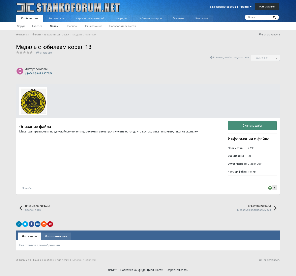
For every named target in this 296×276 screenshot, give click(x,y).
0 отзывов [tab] (29, 236)
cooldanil (42, 69)
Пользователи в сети (122, 26)
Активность (57, 18)
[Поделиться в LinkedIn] (19, 224)
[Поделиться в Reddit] (44, 224)
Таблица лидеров (150, 18)
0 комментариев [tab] (56, 236)
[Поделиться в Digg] (37, 224)
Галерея (37, 26)
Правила (71, 26)
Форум (21, 26)
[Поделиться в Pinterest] (50, 224)
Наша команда (93, 26)
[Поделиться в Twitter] (25, 224)
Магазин (178, 18)
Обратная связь (177, 270)
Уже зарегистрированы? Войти (230, 6)
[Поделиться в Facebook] (31, 224)
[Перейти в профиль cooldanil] (20, 71)
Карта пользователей (90, 18)
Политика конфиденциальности (141, 270)
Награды (121, 18)
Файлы (54, 26)
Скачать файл (252, 125)
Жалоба (27, 188)
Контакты (202, 18)
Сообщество (29, 18)
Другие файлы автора (39, 72)
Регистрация (267, 6)
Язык (111, 270)
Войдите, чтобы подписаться (231, 57)
